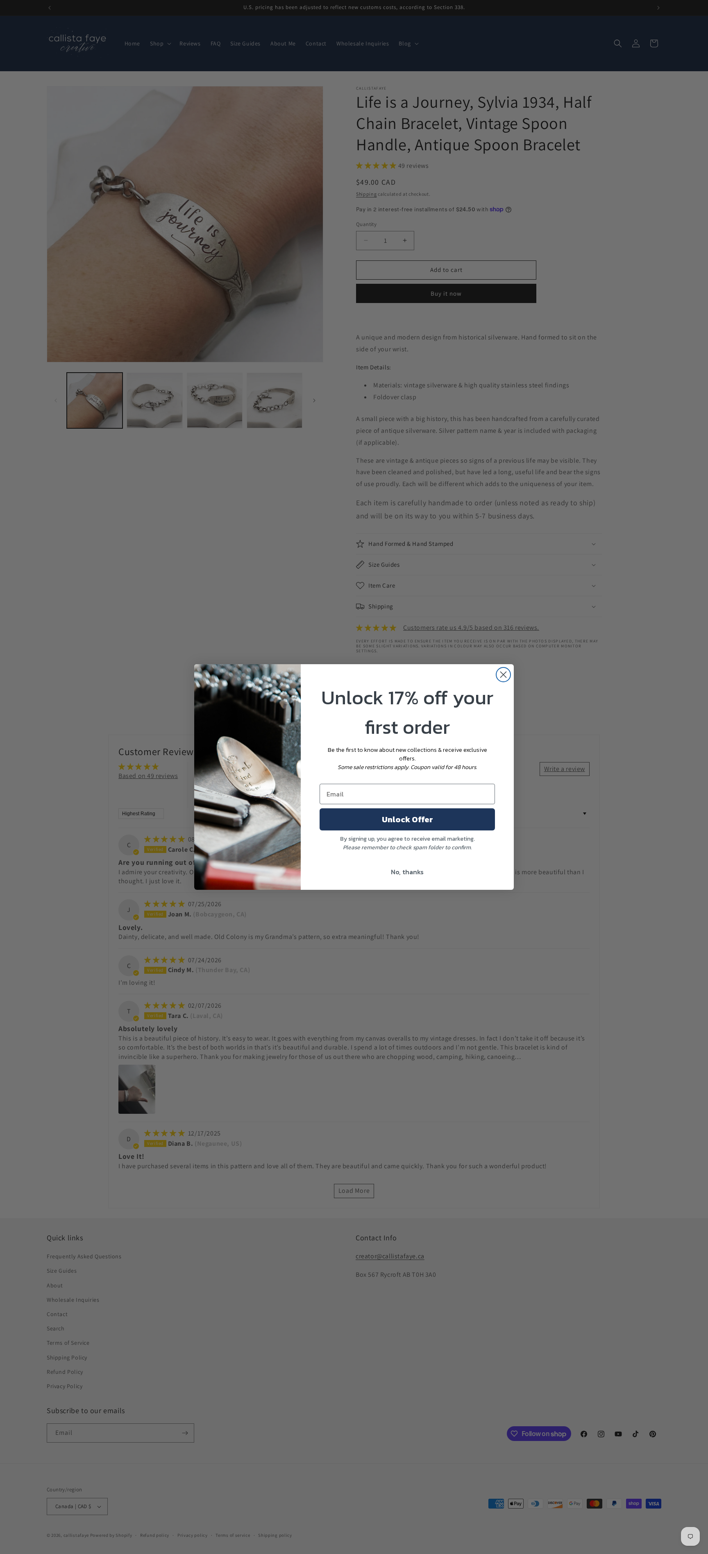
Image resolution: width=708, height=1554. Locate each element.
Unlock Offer (407, 819)
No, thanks (407, 872)
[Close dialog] (503, 674)
